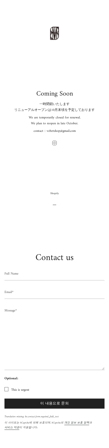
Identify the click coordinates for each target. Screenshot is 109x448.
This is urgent (20, 390)
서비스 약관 (11, 427)
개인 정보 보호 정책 (76, 422)
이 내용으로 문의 (54, 403)
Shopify (54, 193)
